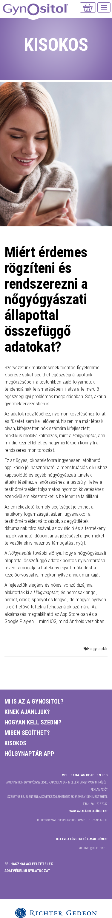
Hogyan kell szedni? (33, 722)
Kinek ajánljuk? (27, 711)
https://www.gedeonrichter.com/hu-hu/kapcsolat (72, 820)
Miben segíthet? (27, 732)
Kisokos (15, 743)
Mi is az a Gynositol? (34, 701)
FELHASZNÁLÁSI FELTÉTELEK (28, 864)
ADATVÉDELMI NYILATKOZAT (27, 871)
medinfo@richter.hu (93, 848)
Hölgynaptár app (29, 753)
